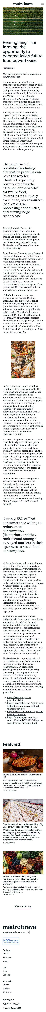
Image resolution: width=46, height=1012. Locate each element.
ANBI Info (7, 992)
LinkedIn (6, 975)
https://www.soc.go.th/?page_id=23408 (19, 699)
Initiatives (7, 957)
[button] (42, 3)
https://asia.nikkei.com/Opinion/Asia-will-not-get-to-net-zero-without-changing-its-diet (26, 706)
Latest (5, 954)
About (5, 961)
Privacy (6, 985)
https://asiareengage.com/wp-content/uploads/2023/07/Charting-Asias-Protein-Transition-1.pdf (25, 720)
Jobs (5, 971)
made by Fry (8, 999)
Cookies (6, 988)
